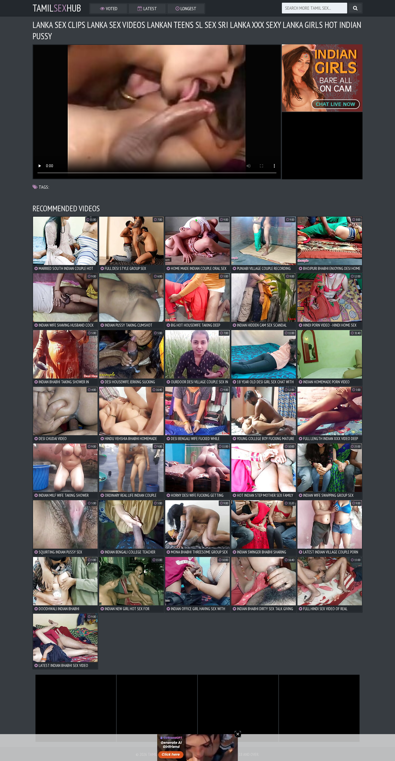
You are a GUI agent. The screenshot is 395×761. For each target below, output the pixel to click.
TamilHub (57, 8)
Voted (111, 8)
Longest (187, 8)
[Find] (355, 8)
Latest (149, 8)
